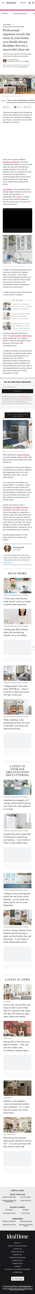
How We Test (17, 1254)
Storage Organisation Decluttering (13, 26)
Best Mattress (9, 1209)
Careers (17, 1266)
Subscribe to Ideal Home (9, 1221)
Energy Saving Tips (25, 1200)
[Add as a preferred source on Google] (17, 1279)
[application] (17, 218)
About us (17, 1243)
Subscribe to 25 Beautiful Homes (26, 1225)
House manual (7, 24)
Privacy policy (17, 1260)
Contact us (17, 1249)
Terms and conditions (17, 1257)
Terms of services (24, 396)
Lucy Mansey (8, 189)
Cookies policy (17, 1263)
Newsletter (28, 107)
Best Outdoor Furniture (9, 1213)
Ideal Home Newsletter (26, 1221)
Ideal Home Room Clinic (9, 1224)
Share (7, 107)
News (27, 61)
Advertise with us (17, 1251)
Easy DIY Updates (26, 1197)
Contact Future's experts (17, 1246)
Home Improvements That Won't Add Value (9, 1201)
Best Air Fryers (26, 1213)
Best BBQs (26, 1209)
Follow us (18, 107)
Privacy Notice (26, 398)
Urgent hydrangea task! (20, 13)
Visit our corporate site (25, 1287)
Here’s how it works (22, 66)
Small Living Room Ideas (9, 1197)
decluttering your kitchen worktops (15, 507)
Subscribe (23, 2)
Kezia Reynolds (14, 59)
